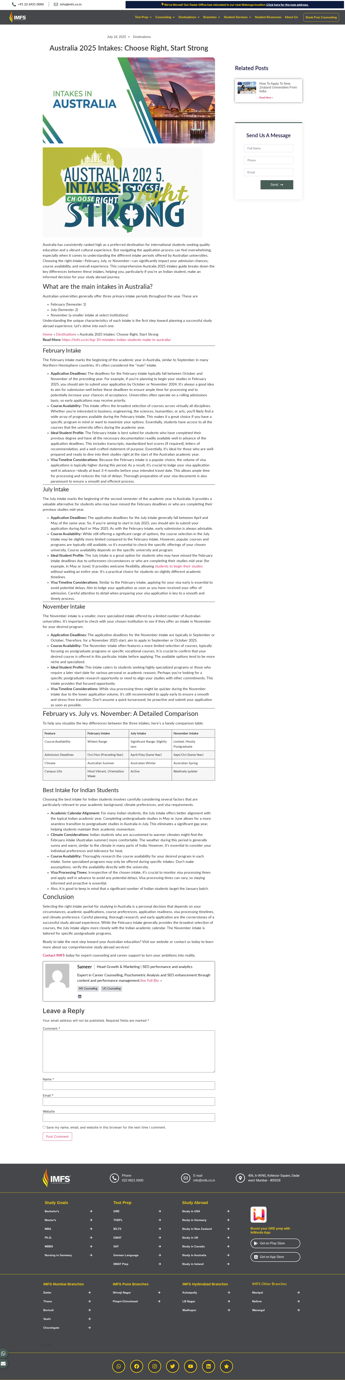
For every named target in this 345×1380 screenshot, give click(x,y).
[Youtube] (190, 1366)
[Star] (226, 1366)
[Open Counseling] (173, 17)
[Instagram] (154, 1366)
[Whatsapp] (118, 1366)
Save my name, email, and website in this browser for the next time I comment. (106, 1127)
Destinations (142, 37)
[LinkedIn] (79, 996)
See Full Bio (149, 981)
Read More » (266, 97)
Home (48, 334)
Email (48, 1095)
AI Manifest (46, 1344)
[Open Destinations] (198, 17)
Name (48, 1079)
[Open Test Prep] (150, 17)
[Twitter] (172, 1366)
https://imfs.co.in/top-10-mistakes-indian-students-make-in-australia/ (116, 340)
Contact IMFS (54, 955)
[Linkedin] (208, 1366)
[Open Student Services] (250, 17)
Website (49, 1111)
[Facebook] (136, 1366)
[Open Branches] (219, 17)
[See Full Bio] (161, 981)
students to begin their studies (179, 566)
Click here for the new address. (287, 4)
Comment (51, 1028)
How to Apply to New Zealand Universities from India (278, 87)
